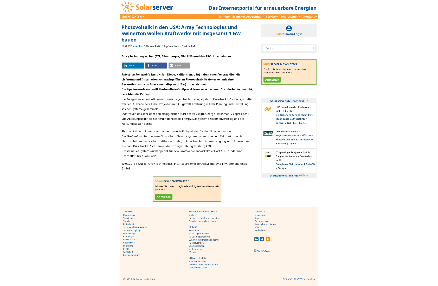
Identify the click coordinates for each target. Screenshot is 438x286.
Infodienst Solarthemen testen (203, 264)
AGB (256, 227)
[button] (133, 66)
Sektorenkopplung (131, 230)
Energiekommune (131, 255)
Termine (224, 16)
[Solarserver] (147, 7)
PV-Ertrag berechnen (199, 233)
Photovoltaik (153, 46)
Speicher (127, 221)
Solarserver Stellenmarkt (287, 101)
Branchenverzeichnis (246, 16)
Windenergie (129, 233)
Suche (192, 215)
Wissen (192, 252)
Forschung (128, 245)
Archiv (139, 46)
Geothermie (129, 242)
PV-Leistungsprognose (199, 236)
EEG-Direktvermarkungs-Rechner (204, 239)
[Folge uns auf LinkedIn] (256, 240)
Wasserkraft (129, 239)
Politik (126, 248)
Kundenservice (261, 221)
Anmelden (164, 197)
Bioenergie (128, 236)
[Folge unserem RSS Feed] (268, 240)
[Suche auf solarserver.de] (312, 48)
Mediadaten (260, 230)
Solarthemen (289, 16)
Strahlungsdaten (196, 245)
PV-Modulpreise (196, 242)
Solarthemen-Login (198, 267)
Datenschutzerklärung (265, 224)
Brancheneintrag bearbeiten (202, 221)
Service (271, 16)
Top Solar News (172, 46)
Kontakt (309, 16)
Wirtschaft (190, 46)
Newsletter (194, 230)
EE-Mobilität (129, 224)
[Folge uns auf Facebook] (262, 240)
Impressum (259, 215)
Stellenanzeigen (196, 249)
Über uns (258, 218)
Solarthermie (129, 218)
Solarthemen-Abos (198, 261)
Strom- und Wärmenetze (135, 227)
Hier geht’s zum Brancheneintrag (204, 218)
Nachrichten (132, 16)
